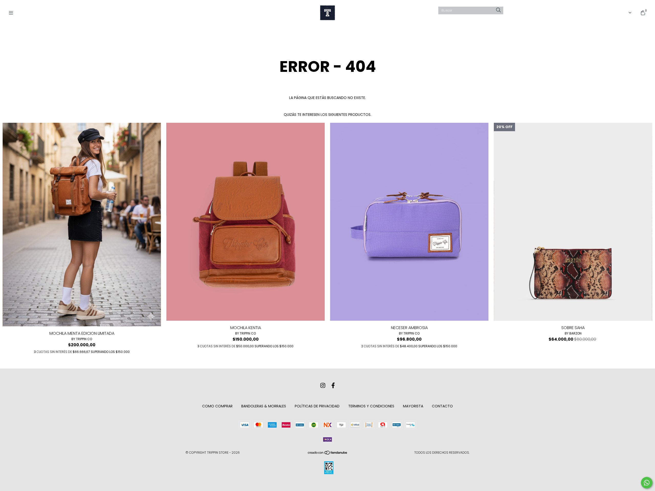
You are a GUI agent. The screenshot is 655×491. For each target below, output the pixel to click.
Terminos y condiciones (371, 406)
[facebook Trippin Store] (333, 385)
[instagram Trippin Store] (323, 385)
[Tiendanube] (327, 454)
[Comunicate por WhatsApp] (646, 482)
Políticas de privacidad (317, 406)
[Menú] (12, 13)
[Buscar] (498, 10)
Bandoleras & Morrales (263, 406)
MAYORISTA (413, 406)
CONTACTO (442, 406)
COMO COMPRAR (217, 406)
